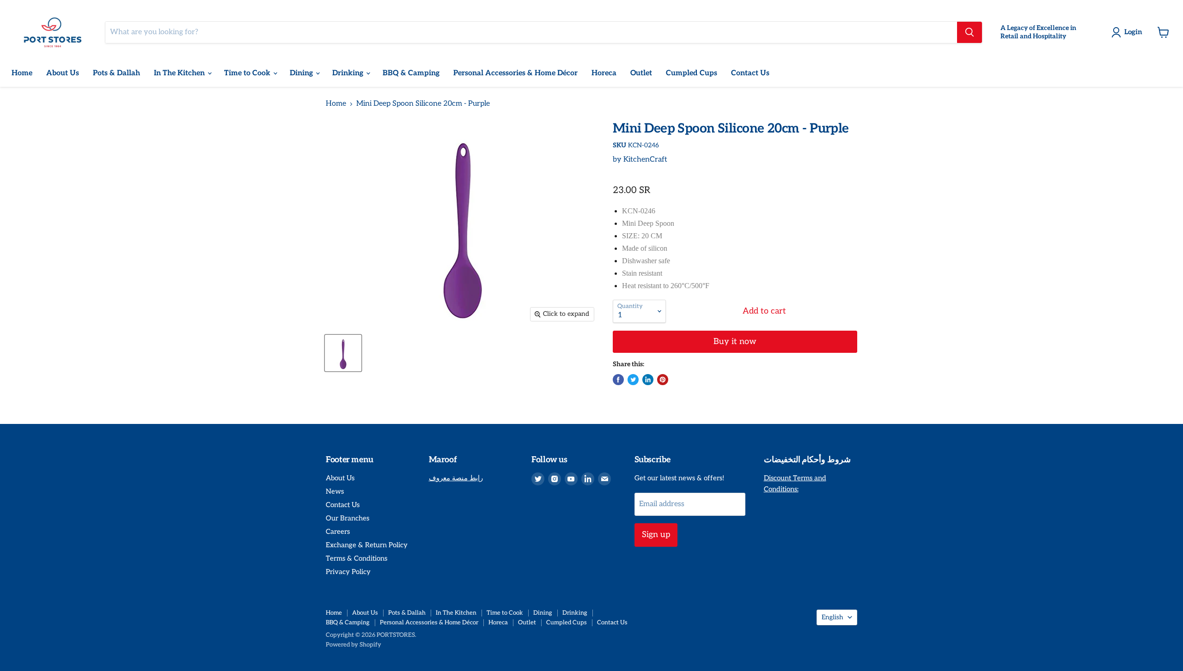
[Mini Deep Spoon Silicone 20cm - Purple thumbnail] (343, 353)
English (832, 617)
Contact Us (750, 73)
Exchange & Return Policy (367, 545)
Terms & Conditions (356, 558)
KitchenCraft (645, 159)
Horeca (604, 73)
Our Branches (347, 518)
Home (22, 73)
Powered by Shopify (353, 644)
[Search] (969, 32)
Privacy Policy (348, 572)
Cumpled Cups (691, 73)
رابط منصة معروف (456, 478)
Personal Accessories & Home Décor (515, 73)
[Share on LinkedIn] (647, 379)
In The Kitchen (180, 73)
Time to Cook (248, 73)
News (335, 491)
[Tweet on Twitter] (633, 379)
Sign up (656, 534)
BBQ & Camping (411, 73)
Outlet (641, 73)
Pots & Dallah (116, 73)
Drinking (348, 73)
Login (1133, 32)
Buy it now (734, 341)
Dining (302, 73)
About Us (62, 73)
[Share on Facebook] (618, 379)
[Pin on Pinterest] (662, 379)
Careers (338, 531)
